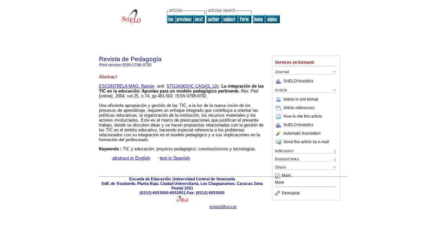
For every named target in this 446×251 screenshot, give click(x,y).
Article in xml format (300, 99)
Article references (298, 108)
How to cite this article (302, 116)
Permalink (291, 193)
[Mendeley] (278, 176)
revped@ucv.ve (223, 207)
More (286, 176)
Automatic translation (302, 133)
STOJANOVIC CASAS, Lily (193, 86)
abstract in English (131, 158)
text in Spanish (175, 158)
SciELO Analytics (298, 81)
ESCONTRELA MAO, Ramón (126, 86)
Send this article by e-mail (306, 142)
